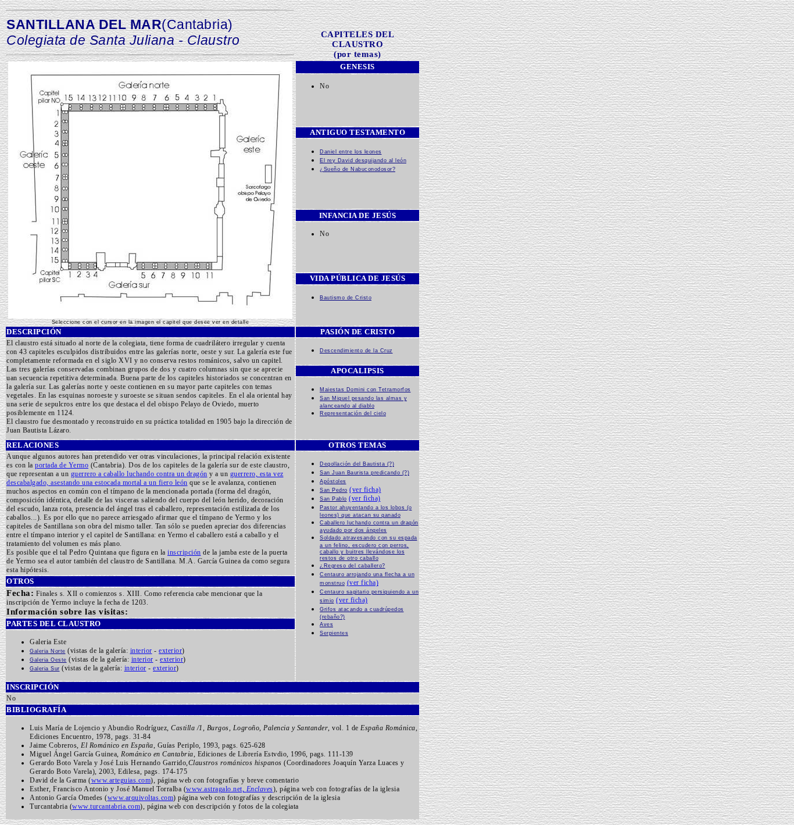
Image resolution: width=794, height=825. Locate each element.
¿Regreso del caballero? (352, 565)
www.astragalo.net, (229, 789)
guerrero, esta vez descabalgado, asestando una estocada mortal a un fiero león (145, 478)
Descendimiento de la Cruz (356, 350)
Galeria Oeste (48, 659)
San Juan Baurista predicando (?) (364, 472)
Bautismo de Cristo (345, 297)
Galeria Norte (48, 651)
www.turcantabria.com (106, 806)
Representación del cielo (353, 413)
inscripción (184, 552)
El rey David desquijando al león (363, 160)
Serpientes (334, 633)
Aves (326, 624)
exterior (170, 651)
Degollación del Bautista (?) (357, 463)
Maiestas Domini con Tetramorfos (365, 389)
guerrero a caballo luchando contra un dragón (139, 474)
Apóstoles (333, 481)
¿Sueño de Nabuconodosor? (357, 169)
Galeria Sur (45, 668)
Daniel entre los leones (351, 151)
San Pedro (334, 490)
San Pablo (333, 498)
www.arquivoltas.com (141, 798)
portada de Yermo (61, 465)
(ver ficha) (365, 489)
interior (141, 651)
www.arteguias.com (121, 780)
